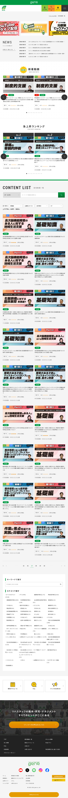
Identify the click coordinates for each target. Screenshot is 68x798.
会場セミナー (6, 780)
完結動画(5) (9, 665)
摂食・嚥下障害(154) (25, 625)
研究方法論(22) (10, 634)
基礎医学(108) (38, 625)
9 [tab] (39, 112)
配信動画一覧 (28, 739)
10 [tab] (41, 112)
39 (40, 566)
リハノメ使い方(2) (11, 637)
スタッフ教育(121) (52, 628)
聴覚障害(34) (9, 620)
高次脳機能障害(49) (11, 611)
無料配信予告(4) (52, 650)
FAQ (5, 746)
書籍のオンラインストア (16, 778)
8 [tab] (38, 112)
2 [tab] (28, 112)
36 (27, 566)
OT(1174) (36, 605)
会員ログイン (59, 780)
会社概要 (28, 778)
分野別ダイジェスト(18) (26, 637)
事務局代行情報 (15, 775)
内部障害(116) (10, 617)
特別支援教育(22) (52, 608)
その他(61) (9, 605)
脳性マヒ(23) (37, 620)
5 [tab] (33, 112)
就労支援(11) (51, 614)
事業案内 (5, 778)
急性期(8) (50, 611)
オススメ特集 (49, 739)
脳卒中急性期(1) (24, 605)
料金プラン (48, 742)
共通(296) (22, 628)
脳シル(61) (36, 634)
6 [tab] (34, 112)
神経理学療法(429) (53, 594)
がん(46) (36, 614)
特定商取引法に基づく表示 (53, 749)
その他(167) (23, 617)
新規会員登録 (59, 776)
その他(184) (51, 625)
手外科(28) (36, 608)
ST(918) (49, 617)
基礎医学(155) (51, 605)
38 (36, 566)
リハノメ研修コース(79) (40, 637)
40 (44, 566)
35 (23, 566)
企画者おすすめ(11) (39, 660)
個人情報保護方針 (30, 775)
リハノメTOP (6, 783)
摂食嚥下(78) (9, 614)
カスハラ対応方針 (30, 783)
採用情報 (28, 780)
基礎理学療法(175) (39, 594)
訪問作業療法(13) (24, 614)
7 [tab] (36, 112)
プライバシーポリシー (9, 753)
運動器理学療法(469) (12, 600)
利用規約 (6, 749)
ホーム (4, 775)
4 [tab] (31, 112)
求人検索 (6, 742)
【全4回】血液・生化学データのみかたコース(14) (25, 644)
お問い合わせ (28, 749)
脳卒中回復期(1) (38, 617)
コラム (12, 780)
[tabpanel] (18, 93)
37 (32, 566)
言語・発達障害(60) (25, 620)
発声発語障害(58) (11, 625)
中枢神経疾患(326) (25, 611)
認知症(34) (23, 608)
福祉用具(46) (9, 608)
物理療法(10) (51, 600)
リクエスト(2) (9, 660)
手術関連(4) (23, 634)
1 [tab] (26, 112)
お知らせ (27, 746)
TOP (5, 739)
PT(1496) (22, 594)
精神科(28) (36, 611)
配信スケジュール (29, 742)
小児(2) (22, 660)
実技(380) (50, 634)
